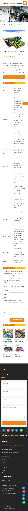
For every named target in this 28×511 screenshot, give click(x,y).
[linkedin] (12, 430)
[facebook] (3, 430)
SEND (14, 423)
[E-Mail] (16, 430)
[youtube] (8, 430)
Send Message (17, 319)
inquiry (14, 77)
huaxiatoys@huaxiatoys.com (10, 275)
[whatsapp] (21, 430)
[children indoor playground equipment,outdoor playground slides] (11, 3)
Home (5, 24)
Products (11, 24)
